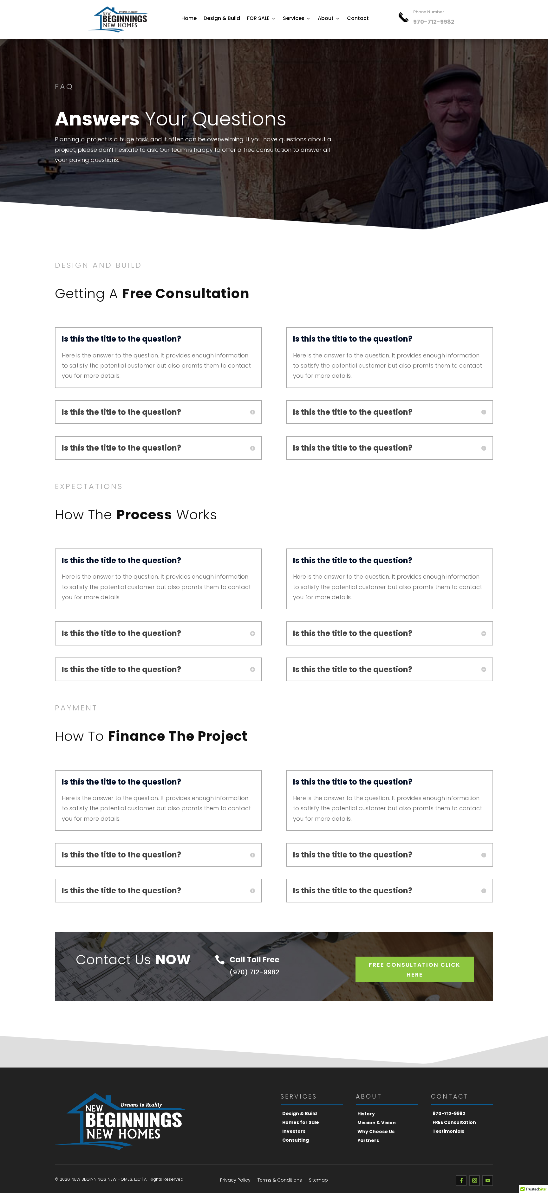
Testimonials (448, 1131)
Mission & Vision (376, 1122)
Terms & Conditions (280, 1180)
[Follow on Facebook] (461, 1180)
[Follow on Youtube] (487, 1180)
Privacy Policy (235, 1180)
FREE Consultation (454, 1122)
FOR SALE (258, 19)
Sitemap (318, 1180)
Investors (293, 1131)
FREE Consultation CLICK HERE (414, 969)
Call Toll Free (254, 959)
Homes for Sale (300, 1122)
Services (293, 19)
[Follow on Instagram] (474, 1180)
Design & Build (222, 19)
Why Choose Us (376, 1131)
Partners (368, 1140)
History (366, 1114)
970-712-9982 (449, 1113)
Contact (358, 19)
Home (189, 19)
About (326, 19)
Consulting (295, 1140)
